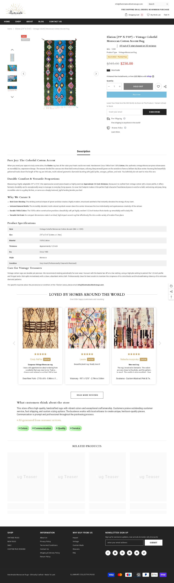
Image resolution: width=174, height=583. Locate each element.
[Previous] (23, 73)
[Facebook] (108, 552)
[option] (60, 73)
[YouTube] (136, 552)
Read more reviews (87, 395)
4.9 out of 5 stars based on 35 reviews (137, 46)
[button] (15, 343)
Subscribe (154, 112)
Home (9, 29)
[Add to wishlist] (158, 86)
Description (83, 151)
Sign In (166, 15)
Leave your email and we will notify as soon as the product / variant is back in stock (136, 104)
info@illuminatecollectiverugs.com (129, 4)
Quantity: (110, 81)
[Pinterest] (122, 552)
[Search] (158, 4)
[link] (25, 507)
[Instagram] (115, 552)
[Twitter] (144, 552)
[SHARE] (164, 86)
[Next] (96, 73)
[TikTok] (129, 552)
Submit (153, 543)
